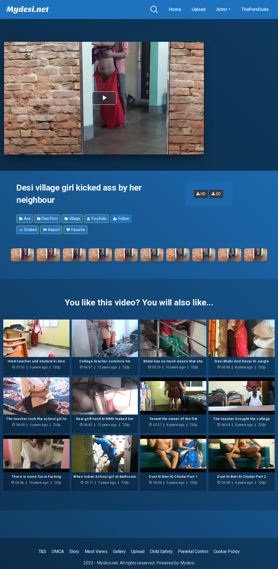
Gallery (119, 551)
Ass (26, 218)
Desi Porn (49, 218)
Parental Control (193, 551)
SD (218, 194)
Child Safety (161, 551)
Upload (199, 9)
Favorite (78, 229)
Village (74, 218)
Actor (221, 9)
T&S (42, 551)
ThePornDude (254, 9)
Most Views (96, 551)
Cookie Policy (227, 551)
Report (53, 229)
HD (203, 194)
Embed (30, 229)
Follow (123, 218)
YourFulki (98, 218)
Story (74, 551)
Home (175, 9)
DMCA (58, 551)
